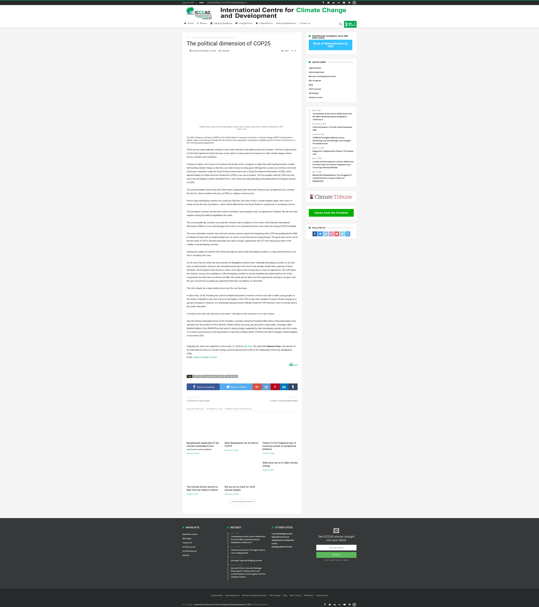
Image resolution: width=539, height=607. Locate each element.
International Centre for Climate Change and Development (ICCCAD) (222, 604)
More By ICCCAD (214, 409)
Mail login (186, 538)
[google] (257, 386)
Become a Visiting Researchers (322, 76)
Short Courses (315, 89)
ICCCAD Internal (189, 551)
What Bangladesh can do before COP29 (241, 444)
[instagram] (354, 2)
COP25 (197, 376)
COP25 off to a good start (198, 399)
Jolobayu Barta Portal (282, 546)
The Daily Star (231, 376)
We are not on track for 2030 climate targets (240, 488)
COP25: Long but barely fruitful (284, 399)
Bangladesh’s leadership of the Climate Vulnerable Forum (203, 446)
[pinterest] (275, 386)
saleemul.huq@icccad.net (205, 357)
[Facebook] (323, 2)
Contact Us (187, 542)
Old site (185, 555)
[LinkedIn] (333, 2)
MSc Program (315, 80)
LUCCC (274, 543)
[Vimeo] (349, 2)
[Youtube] (344, 2)
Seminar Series (315, 97)
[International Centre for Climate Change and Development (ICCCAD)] (266, 6)
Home (189, 38)
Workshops (313, 93)
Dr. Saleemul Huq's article (212, 376)
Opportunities (315, 68)
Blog (311, 84)
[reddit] (266, 386)
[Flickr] (338, 2)
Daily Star (247, 346)
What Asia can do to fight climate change (280, 464)
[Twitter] (328, 2)
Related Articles (195, 409)
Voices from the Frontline (331, 212)
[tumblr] (293, 386)
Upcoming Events (316, 72)
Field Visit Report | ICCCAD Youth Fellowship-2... (226, 2)
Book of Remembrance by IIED (330, 45)
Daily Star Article (200, 38)
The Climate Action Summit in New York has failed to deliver (202, 488)
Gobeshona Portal (280, 537)
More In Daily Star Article (238, 409)
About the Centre (190, 534)
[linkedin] (284, 386)
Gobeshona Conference (283, 540)
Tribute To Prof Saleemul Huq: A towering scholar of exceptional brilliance (279, 446)
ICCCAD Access (188, 547)
